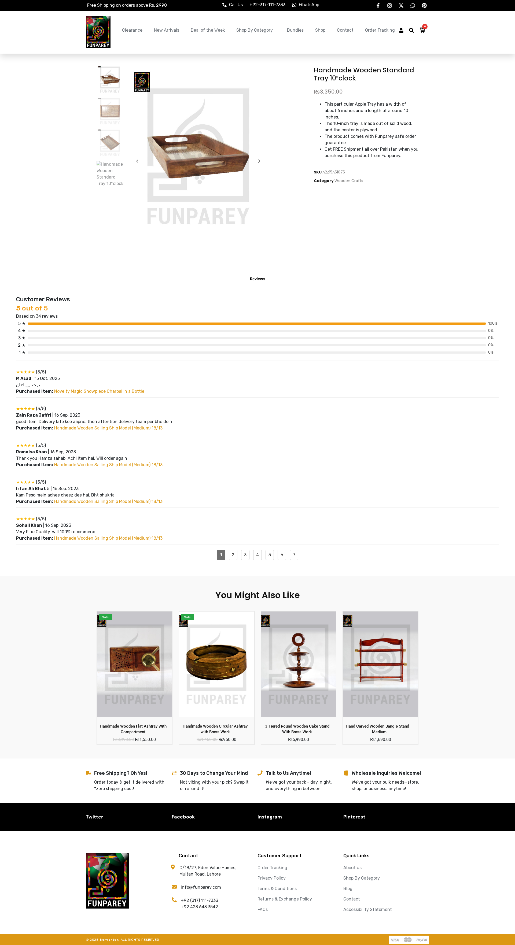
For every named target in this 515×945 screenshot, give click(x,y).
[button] (401, 31)
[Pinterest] (424, 5)
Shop (320, 30)
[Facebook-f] (378, 5)
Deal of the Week (208, 30)
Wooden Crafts (348, 180)
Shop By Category (254, 30)
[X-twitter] (401, 5)
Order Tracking (380, 30)
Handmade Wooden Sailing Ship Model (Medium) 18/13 (108, 428)
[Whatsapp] (412, 5)
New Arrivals (166, 30)
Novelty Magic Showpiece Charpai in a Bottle (99, 391)
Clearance (132, 30)
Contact (345, 30)
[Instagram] (389, 5)
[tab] (257, 279)
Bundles (295, 30)
